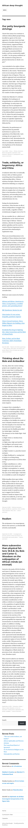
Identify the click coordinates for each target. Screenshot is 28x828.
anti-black (19, 348)
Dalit (19, 509)
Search (4, 720)
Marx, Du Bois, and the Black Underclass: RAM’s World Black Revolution (11, 341)
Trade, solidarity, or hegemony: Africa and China (13, 165)
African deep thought (12, 5)
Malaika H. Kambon (8, 772)
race (22, 154)
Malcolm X (10, 154)
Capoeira (5, 818)
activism (4, 535)
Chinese (15, 350)
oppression (18, 709)
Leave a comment (6, 156)
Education (15, 706)
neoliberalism (16, 154)
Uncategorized (17, 534)
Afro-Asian (13, 348)
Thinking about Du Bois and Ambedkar (13, 359)
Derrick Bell (5, 537)
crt (21, 535)
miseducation (11, 709)
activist (8, 535)
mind (16, 708)
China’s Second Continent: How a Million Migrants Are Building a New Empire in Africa (13, 323)
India (3, 510)
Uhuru (11, 151)
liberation (4, 154)
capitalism (14, 152)
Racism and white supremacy (17, 347)
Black (3, 152)
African (16, 151)
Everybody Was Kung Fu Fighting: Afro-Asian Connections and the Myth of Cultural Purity (14, 332)
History (20, 706)
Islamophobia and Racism (12, 754)
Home (4, 810)
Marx (12, 510)
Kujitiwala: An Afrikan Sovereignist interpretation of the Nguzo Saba (13, 799)
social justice (14, 537)
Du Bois (23, 509)
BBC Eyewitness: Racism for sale (12, 310)
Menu (4, 10)
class (19, 152)
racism (21, 350)
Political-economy (16, 507)
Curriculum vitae (7, 814)
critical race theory (15, 535)
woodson (8, 711)
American (20, 151)
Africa (5, 348)
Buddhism (8, 509)
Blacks (4, 509)
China (10, 350)
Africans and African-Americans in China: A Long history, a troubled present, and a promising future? (12, 304)
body (3, 708)
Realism (6, 518)
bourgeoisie (9, 152)
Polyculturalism (18, 790)
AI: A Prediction (17, 766)
